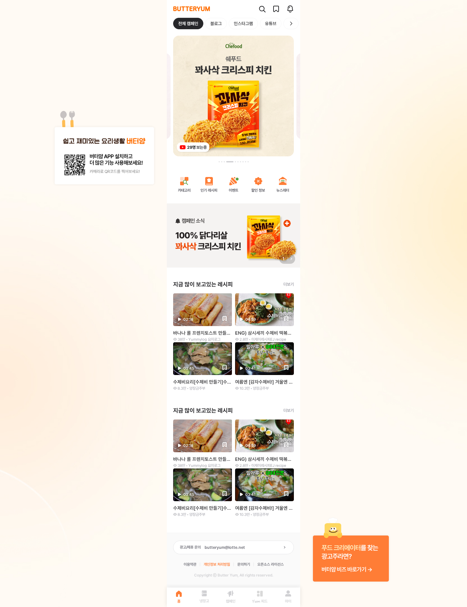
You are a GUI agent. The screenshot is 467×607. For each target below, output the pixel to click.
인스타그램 (243, 23)
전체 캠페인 (188, 23)
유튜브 (270, 23)
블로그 (216, 23)
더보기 (288, 284)
